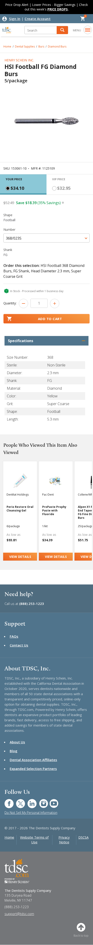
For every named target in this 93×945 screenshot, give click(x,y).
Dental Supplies (25, 46)
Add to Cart (50, 318)
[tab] (23, 184)
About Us (17, 742)
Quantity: (9, 303)
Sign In (15, 19)
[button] (62, 30)
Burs (41, 46)
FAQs (14, 636)
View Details (20, 556)
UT (51, 801)
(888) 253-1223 (31, 603)
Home (7, 46)
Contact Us (19, 645)
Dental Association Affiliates (33, 759)
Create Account (38, 19)
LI (29, 801)
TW (18, 801)
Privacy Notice (64, 839)
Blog (13, 751)
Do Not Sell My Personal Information (31, 812)
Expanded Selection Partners (33, 768)
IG (40, 801)
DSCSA (83, 837)
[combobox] (46, 238)
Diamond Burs (57, 46)
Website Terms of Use (34, 839)
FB (6, 801)
